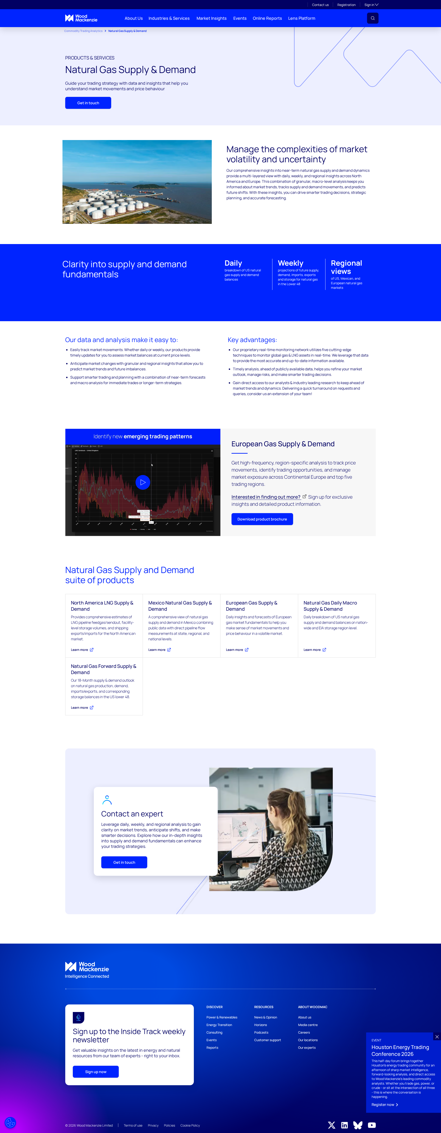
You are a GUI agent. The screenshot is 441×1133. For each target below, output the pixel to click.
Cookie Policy (190, 1125)
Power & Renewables (221, 1017)
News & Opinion (265, 1017)
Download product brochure (262, 519)
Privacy (153, 1125)
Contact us (320, 5)
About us (304, 1017)
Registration (346, 5)
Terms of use (133, 1125)
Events (240, 18)
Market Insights (212, 18)
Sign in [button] (372, 4)
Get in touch (88, 102)
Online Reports (267, 18)
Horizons (260, 1025)
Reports (212, 1047)
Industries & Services (169, 18)
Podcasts (261, 1032)
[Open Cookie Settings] (10, 1122)
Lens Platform (301, 18)
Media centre (308, 1025)
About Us (134, 18)
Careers (304, 1032)
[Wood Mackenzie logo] (81, 18)
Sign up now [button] (96, 1071)
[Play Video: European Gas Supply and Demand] (143, 482)
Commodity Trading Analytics (83, 31)
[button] (373, 18)
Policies (169, 1125)
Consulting (214, 1032)
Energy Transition (219, 1025)
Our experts (307, 1047)
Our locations (308, 1040)
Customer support (267, 1040)
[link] (220, 970)
